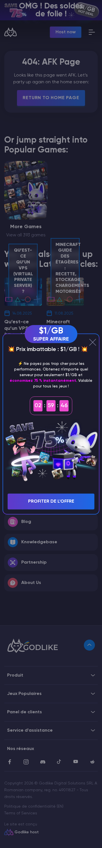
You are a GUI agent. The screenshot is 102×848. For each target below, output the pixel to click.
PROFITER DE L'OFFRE (51, 501)
